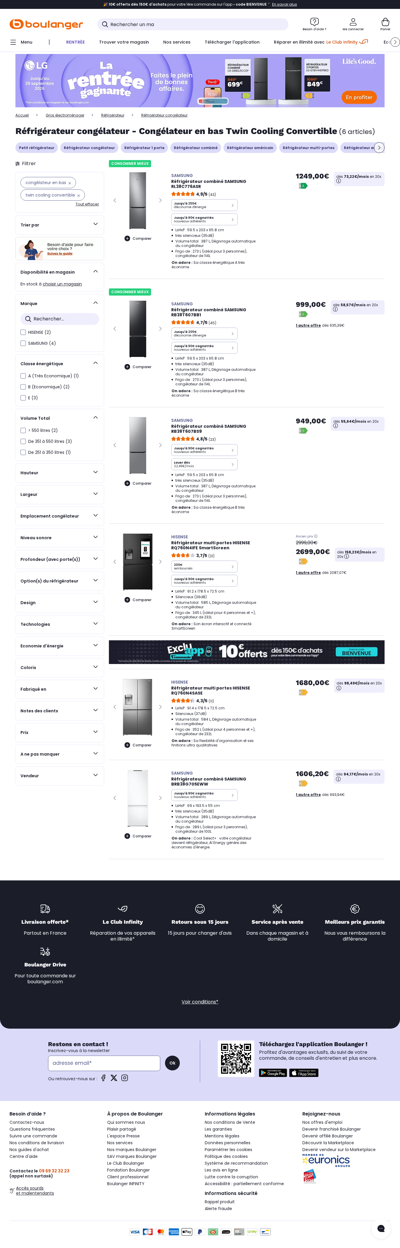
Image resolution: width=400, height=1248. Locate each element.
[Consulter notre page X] (114, 1079)
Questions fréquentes (32, 1129)
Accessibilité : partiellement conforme (244, 1184)
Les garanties (218, 1129)
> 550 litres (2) (43, 430)
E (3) (33, 398)
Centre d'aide (23, 1156)
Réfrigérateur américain (250, 147)
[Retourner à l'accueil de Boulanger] (46, 24)
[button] (395, 42)
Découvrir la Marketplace (328, 1143)
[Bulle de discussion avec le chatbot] (381, 1229)
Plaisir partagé (121, 1129)
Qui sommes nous (126, 1122)
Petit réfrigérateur (36, 147)
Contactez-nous (26, 1122)
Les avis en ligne (221, 1170)
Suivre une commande (33, 1136)
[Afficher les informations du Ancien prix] (316, 536)
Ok (172, 1063)
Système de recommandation (236, 1163)
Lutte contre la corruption (231, 1177)
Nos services (120, 1143)
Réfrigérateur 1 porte (144, 147)
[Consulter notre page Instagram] (124, 1079)
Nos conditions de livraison (36, 1143)
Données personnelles (227, 1143)
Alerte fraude (218, 1209)
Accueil (22, 115)
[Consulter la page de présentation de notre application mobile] (273, 1073)
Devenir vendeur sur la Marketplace (339, 1150)
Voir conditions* (200, 1001)
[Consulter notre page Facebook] (103, 1079)
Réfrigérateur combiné (196, 147)
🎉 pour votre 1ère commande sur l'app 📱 (200, 4)
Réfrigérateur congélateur (89, 147)
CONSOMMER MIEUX (130, 163)
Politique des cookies (226, 1156)
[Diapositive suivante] (379, 147)
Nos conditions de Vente (230, 1122)
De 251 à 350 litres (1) (49, 452)
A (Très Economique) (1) (53, 376)
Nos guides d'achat (29, 1150)
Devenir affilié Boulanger (327, 1136)
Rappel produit (220, 1202)
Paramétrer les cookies (228, 1150)
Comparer (142, 238)
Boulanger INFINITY (126, 1184)
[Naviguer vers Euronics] (346, 1160)
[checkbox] (23, 332)
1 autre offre (308, 325)
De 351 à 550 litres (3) (50, 441)
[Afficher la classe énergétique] (303, 186)
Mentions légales (222, 1136)
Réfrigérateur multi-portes (308, 147)
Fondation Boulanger (128, 1170)
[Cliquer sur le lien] (200, 81)
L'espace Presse (123, 1136)
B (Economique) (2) (49, 387)
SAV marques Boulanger (132, 1156)
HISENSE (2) (39, 332)
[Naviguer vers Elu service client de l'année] (346, 1176)
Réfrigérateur (112, 115)
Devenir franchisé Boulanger (331, 1129)
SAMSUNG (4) (42, 343)
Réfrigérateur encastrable (369, 147)
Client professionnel (127, 1177)
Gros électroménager (65, 115)
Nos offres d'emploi (322, 1122)
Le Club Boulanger (125, 1163)
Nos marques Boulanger (131, 1150)
